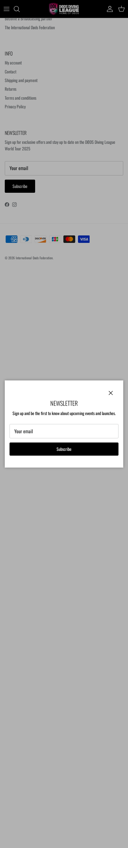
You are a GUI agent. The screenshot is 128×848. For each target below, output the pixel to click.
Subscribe (64, 449)
